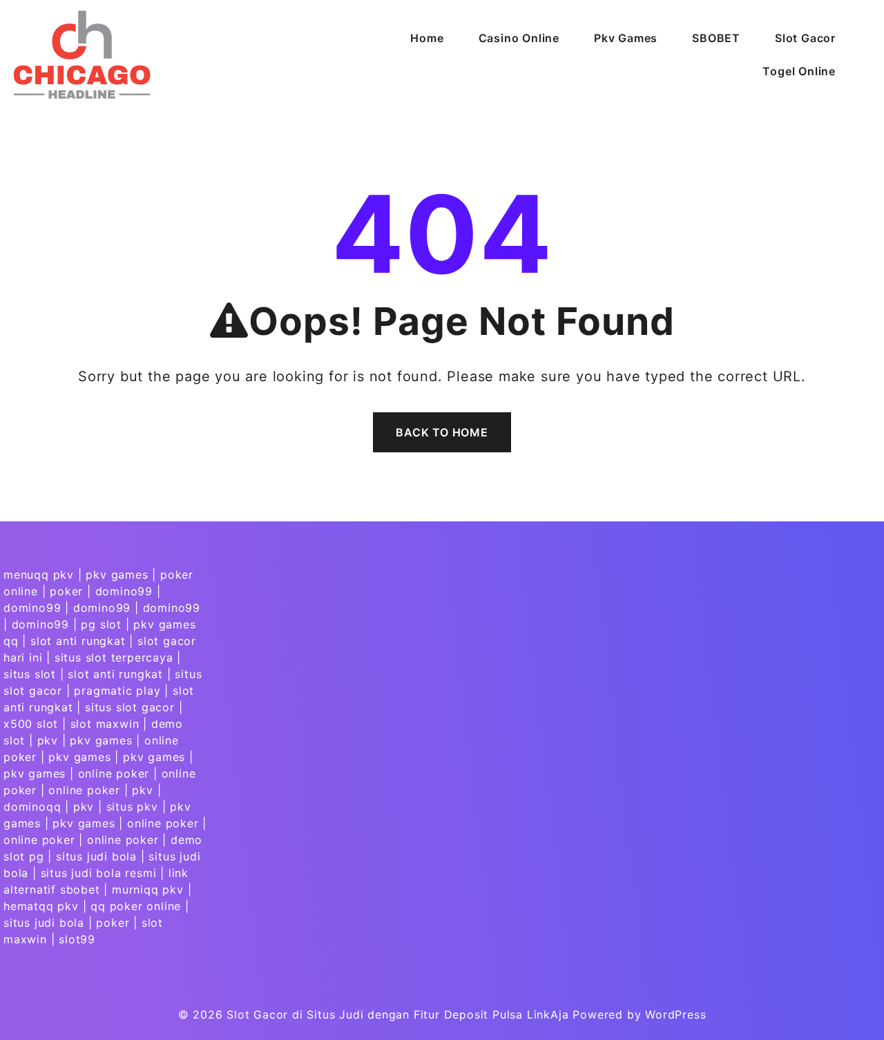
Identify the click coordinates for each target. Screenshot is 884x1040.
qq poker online (135, 906)
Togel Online (799, 71)
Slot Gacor (805, 38)
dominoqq (32, 806)
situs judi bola (96, 856)
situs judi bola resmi (99, 873)
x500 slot (30, 724)
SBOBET (716, 38)
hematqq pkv (41, 906)
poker (66, 591)
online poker (114, 773)
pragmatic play (117, 690)
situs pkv (132, 806)
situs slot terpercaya (114, 657)
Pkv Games (625, 38)
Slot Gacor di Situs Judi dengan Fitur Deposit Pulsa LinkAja (397, 1014)
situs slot (29, 674)
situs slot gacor (130, 707)
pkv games (117, 574)
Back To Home (442, 432)
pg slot (101, 624)
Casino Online (519, 38)
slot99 (77, 939)
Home (426, 38)
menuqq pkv (38, 574)
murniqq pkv (148, 889)
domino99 (124, 591)
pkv (47, 740)
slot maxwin (105, 724)
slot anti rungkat (78, 641)
